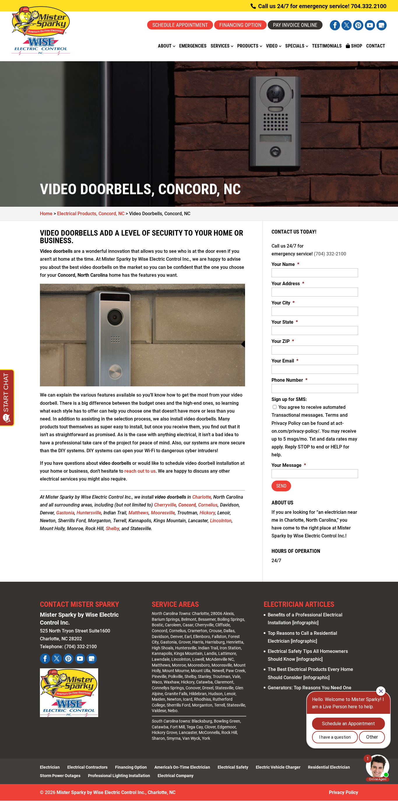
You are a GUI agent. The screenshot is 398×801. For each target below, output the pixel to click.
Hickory (207, 513)
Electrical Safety (233, 767)
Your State (285, 322)
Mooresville (163, 513)
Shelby (112, 528)
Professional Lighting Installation (119, 775)
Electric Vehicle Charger (278, 767)
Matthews (138, 513)
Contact (375, 46)
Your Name (285, 264)
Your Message (289, 465)
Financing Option (240, 25)
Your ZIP (283, 341)
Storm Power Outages (60, 775)
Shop (356, 46)
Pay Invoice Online (295, 25)
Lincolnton (221, 520)
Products (247, 46)
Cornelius (208, 505)
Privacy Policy (343, 792)
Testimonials (327, 46)
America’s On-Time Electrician (182, 767)
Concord (159, 630)
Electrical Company (175, 775)
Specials (294, 46)
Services (220, 46)
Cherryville (165, 505)
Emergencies (193, 46)
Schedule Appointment (180, 25)
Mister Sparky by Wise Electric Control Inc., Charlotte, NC (116, 792)
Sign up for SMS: (289, 399)
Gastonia (65, 513)
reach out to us (140, 471)
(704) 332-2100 (330, 254)
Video (272, 46)
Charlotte (201, 497)
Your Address (288, 283)
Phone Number (289, 380)
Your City (283, 303)
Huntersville (89, 513)
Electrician (50, 767)
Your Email (285, 361)
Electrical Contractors (87, 767)
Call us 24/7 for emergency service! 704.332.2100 (321, 6)
